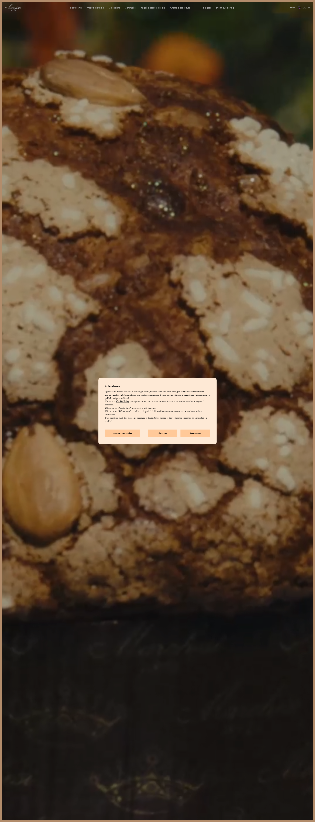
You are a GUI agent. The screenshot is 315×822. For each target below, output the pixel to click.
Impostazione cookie (122, 433)
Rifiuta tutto (162, 433)
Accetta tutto (195, 433)
